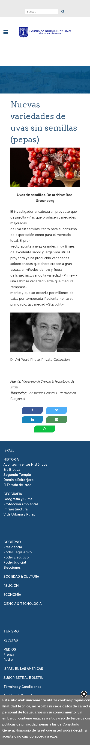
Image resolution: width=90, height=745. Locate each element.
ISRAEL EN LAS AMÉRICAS (23, 669)
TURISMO (11, 631)
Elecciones (12, 567)
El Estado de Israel (17, 485)
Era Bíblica (11, 469)
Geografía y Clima (18, 499)
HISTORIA (11, 459)
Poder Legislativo (17, 552)
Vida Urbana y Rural (19, 514)
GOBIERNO (12, 542)
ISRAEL (8, 450)
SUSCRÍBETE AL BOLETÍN (23, 678)
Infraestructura (15, 509)
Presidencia (12, 547)
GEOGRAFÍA (12, 494)
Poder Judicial (14, 562)
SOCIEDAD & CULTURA (21, 576)
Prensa (8, 654)
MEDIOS (9, 649)
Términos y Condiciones (22, 687)
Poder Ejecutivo (16, 557)
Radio (8, 659)
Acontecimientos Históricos (25, 464)
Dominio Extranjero (18, 480)
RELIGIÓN (11, 585)
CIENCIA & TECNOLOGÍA (22, 604)
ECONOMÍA (12, 595)
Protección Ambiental (20, 504)
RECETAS (10, 640)
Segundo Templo (17, 475)
